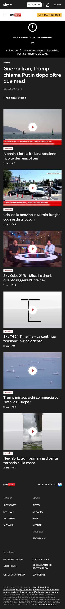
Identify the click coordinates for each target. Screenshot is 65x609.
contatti (56, 592)
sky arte (8, 525)
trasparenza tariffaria (30, 592)
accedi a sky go (47, 484)
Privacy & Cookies (24, 589)
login (58, 4)
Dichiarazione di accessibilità (42, 566)
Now (35, 518)
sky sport (9, 505)
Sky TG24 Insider (49, 15)
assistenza (46, 592)
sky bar (37, 525)
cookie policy (41, 559)
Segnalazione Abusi (47, 604)
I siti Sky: (7, 498)
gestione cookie (13, 559)
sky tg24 (8, 511)
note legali (10, 566)
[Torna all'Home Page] (15, 15)
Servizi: (36, 498)
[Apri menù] (4, 15)
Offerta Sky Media (14, 574)
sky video (9, 518)
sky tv (36, 505)
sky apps (38, 511)
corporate (39, 574)
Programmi (39, 538)
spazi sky (38, 531)
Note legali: (9, 552)
